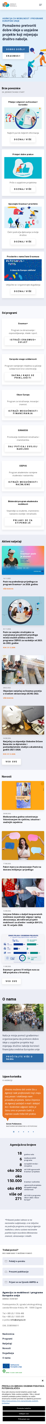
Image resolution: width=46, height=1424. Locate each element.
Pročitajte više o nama (19, 1057)
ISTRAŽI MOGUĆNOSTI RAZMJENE (23, 483)
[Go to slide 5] (33, 1132)
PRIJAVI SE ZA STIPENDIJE (23, 521)
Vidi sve (11, 761)
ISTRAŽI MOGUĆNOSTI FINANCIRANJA (23, 412)
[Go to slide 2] (18, 1132)
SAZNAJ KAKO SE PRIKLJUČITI (23, 376)
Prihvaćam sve (24, 1419)
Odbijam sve (24, 1414)
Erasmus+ (13, 56)
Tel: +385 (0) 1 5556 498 (13, 1313)
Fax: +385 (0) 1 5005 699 (13, 1316)
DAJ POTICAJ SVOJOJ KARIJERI (23, 447)
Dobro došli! (15, 49)
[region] (23, 1400)
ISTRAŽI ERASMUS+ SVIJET (23, 340)
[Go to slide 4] (28, 1132)
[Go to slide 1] (14, 1132)
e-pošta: (14, 1319)
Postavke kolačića (24, 1408)
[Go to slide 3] (23, 1132)
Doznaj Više (23, 139)
